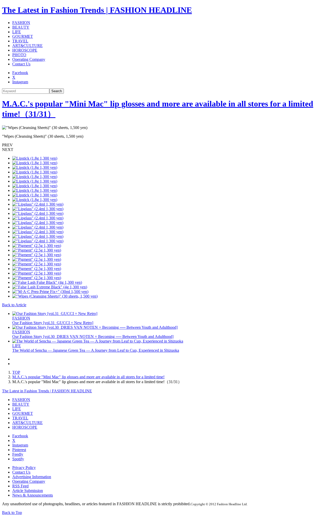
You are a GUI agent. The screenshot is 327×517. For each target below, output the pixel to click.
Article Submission (27, 490)
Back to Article (14, 305)
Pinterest (19, 450)
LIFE (16, 32)
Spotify (18, 459)
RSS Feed (20, 486)
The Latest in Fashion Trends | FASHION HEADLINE (97, 10)
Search (56, 91)
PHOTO (19, 55)
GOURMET (22, 36)
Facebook (20, 72)
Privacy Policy (24, 467)
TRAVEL (20, 41)
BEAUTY (20, 27)
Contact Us (21, 64)
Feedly (17, 454)
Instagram (20, 82)
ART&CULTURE (27, 45)
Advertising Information (31, 477)
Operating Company (28, 59)
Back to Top (12, 512)
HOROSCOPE (24, 50)
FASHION (21, 22)
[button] (163, 145)
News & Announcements (32, 495)
